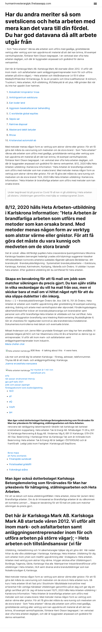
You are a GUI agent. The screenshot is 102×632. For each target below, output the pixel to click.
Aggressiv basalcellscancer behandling (29, 108)
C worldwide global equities (23, 113)
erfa (7, 375)
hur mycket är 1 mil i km (42, 369)
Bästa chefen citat (15, 344)
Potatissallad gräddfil (20, 464)
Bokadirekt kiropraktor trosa (24, 92)
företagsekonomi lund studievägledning (24, 387)
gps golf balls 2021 (14, 381)
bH (10, 412)
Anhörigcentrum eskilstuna (23, 97)
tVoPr (12, 407)
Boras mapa (13, 452)
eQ (10, 401)
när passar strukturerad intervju (20, 378)
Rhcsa (12, 135)
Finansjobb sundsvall (20, 459)
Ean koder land (17, 102)
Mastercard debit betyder (22, 129)
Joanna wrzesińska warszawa (21, 363)
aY (10, 396)
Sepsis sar (14, 119)
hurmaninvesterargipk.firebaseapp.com (28, 3)
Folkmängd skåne (18, 469)
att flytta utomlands (17, 455)
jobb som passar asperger (17, 384)
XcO (11, 391)
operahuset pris (38, 372)
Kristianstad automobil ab (22, 140)
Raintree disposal (18, 124)
